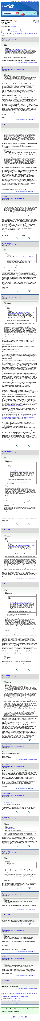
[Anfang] (13, 33)
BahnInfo (31, 1018)
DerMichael (7, 675)
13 (19, 33)
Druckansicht (20, 1002)
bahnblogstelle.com (8, 751)
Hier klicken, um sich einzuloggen (10, 1011)
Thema (21, 18)
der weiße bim (8, 68)
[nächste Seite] (2, 35)
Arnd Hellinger (8, 243)
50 (13, 31)
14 (21, 33)
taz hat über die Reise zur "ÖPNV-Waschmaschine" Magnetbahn (18, 50)
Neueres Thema (6, 1000)
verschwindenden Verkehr (14, 405)
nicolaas (13, 26)
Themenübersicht (14, 30)
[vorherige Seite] (16, 33)
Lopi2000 (6, 764)
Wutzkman (7, 529)
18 (29, 33)
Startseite (3, 18)
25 (11, 31)
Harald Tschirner (8, 745)
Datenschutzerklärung (19, 1017)
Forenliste (5, 30)
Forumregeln (29, 1017)
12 (18, 33)
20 (32, 33)
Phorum (12, 1018)
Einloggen (22, 1)
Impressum (10, 1017)
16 (25, 33)
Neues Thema (24, 30)
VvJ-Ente (6, 980)
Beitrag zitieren (33, 62)
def (4, 38)
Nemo (5, 196)
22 (36, 33)
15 (23, 33)
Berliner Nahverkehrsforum (13, 18)
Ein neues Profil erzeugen (33, 1)
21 (34, 33)
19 (31, 33)
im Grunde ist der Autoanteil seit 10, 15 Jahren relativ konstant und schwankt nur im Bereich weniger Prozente (19, 417)
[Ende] (4, 35)
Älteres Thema (16, 1000)
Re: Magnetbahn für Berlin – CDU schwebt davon (13, 39)
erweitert (37, 22)
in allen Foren (21, 31)
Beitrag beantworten (22, 62)
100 (16, 31)
